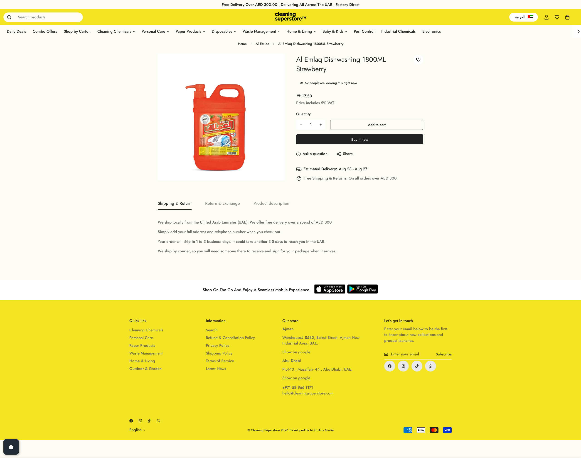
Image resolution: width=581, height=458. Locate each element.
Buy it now (359, 139)
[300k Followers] (389, 366)
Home (242, 43)
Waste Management (259, 31)
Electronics (431, 31)
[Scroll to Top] (572, 433)
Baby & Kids (333, 31)
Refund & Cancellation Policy (230, 337)
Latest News (216, 368)
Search (211, 330)
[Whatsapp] (430, 366)
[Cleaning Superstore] (290, 17)
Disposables (222, 31)
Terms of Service (220, 361)
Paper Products (188, 31)
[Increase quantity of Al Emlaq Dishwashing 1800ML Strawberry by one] (320, 125)
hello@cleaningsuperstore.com (308, 393)
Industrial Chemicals (398, 31)
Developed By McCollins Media (311, 430)
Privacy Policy (217, 345)
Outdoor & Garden (145, 368)
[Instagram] (403, 366)
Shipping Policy (219, 353)
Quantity (303, 114)
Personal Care (153, 31)
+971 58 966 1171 (297, 387)
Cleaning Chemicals (114, 31)
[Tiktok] (416, 366)
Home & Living (299, 31)
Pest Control (364, 31)
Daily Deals (16, 31)
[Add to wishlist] (418, 60)
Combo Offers (45, 31)
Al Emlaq (262, 43)
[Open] (11, 447)
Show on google (296, 352)
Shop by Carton (77, 31)
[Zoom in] (276, 63)
